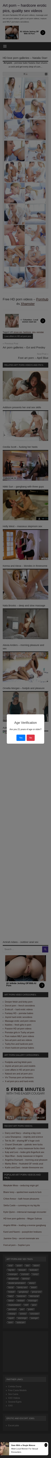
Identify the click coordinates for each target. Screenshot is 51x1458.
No (30, 738)
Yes (21, 738)
